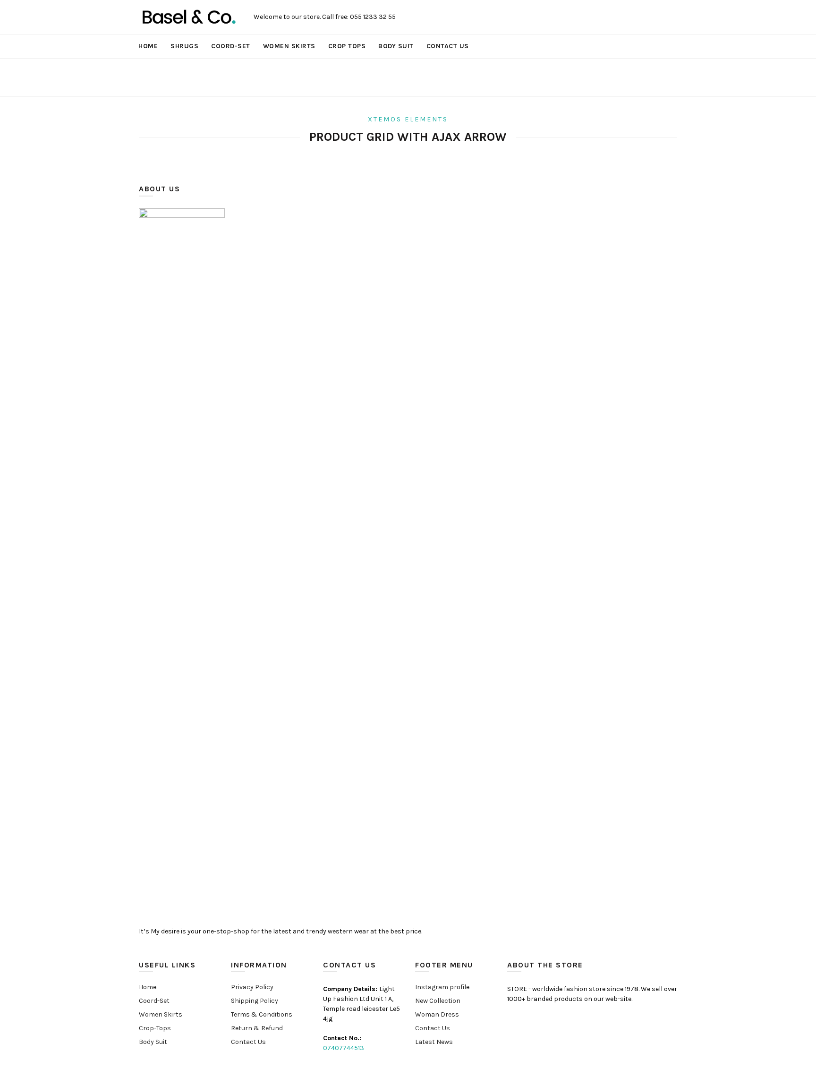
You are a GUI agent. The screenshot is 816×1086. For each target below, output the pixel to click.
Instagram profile (442, 987)
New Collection (437, 1001)
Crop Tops (347, 46)
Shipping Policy (254, 1001)
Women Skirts (289, 46)
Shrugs (184, 46)
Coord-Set (230, 46)
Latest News (434, 1042)
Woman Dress (437, 1014)
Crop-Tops (155, 1028)
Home (148, 46)
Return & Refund (257, 1028)
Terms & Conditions (261, 1014)
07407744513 (343, 1048)
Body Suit (396, 46)
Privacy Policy (252, 987)
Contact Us (447, 46)
